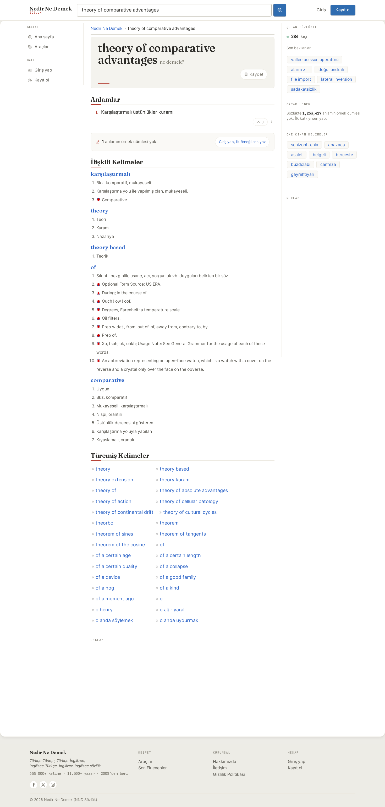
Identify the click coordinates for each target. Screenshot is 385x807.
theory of (106, 490)
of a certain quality (116, 566)
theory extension (114, 479)
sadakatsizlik (304, 89)
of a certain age (113, 555)
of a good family (178, 577)
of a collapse (174, 566)
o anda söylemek (114, 620)
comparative (107, 380)
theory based (108, 247)
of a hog (105, 588)
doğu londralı (331, 69)
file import (301, 79)
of (93, 267)
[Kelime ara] (280, 10)
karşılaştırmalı (110, 174)
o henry (104, 609)
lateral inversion (336, 79)
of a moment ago (115, 598)
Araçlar (145, 761)
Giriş (321, 9)
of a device (108, 577)
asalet (297, 154)
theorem (169, 523)
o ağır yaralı (172, 609)
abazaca (336, 144)
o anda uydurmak (179, 620)
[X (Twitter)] (43, 785)
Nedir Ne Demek (107, 28)
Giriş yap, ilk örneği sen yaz (242, 141)
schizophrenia (304, 144)
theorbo (104, 523)
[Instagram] (53, 785)
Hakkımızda (224, 761)
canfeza (328, 164)
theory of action (113, 501)
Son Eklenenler (152, 767)
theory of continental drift (124, 512)
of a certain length (180, 555)
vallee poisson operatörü (315, 59)
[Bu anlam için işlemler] (271, 121)
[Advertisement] (182, 680)
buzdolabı (300, 164)
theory (99, 210)
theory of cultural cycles (190, 512)
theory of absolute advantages (194, 490)
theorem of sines (114, 534)
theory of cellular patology (189, 501)
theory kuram (175, 479)
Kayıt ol (343, 9)
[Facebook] (33, 785)
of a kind (169, 588)
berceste (344, 154)
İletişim (220, 767)
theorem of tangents (183, 534)
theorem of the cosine (120, 544)
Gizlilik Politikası (229, 774)
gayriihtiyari (302, 174)
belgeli (319, 154)
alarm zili (300, 69)
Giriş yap (296, 761)
